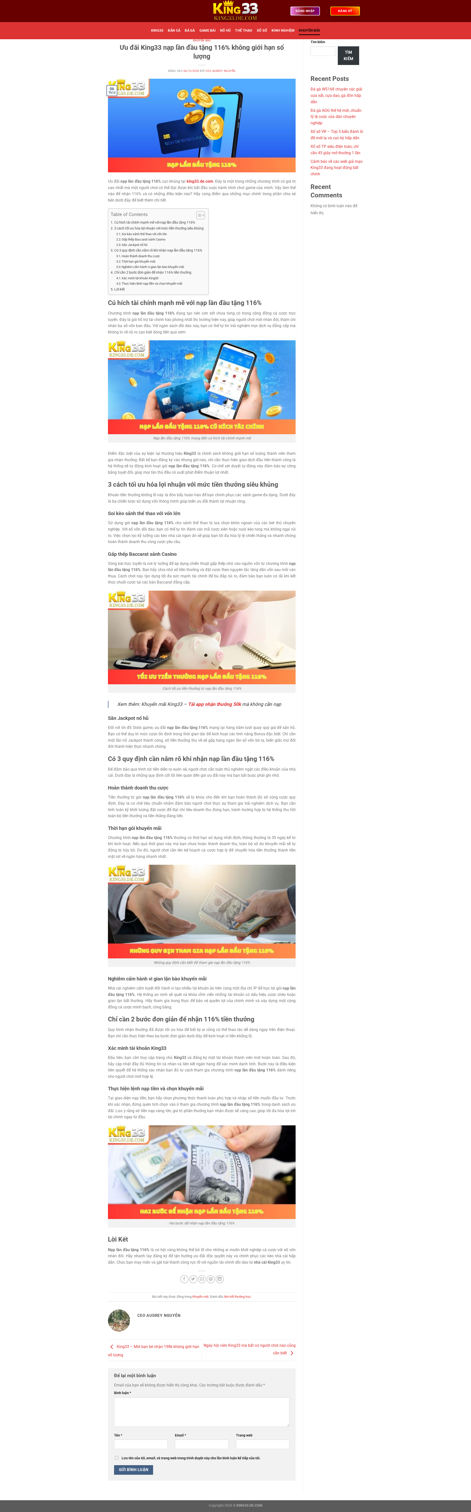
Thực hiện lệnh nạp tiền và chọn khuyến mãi (152, 283)
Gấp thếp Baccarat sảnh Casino (143, 239)
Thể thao (243, 30)
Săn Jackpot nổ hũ (134, 245)
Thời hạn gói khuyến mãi (138, 261)
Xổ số (262, 30)
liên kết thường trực (237, 1296)
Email (180, 1435)
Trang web (244, 1435)
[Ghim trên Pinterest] (211, 1279)
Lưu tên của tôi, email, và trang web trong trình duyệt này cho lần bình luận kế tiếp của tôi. (191, 1458)
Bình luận (122, 1393)
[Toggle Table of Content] (198, 215)
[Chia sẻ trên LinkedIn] (220, 1279)
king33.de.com (200, 181)
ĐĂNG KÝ (345, 11)
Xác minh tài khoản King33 (140, 278)
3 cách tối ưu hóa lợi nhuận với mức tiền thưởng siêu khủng (159, 228)
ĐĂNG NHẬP (305, 11)
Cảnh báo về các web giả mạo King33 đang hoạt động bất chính (337, 167)
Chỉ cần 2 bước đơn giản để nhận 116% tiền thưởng (152, 272)
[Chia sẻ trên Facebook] (184, 1279)
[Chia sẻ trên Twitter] (193, 1279)
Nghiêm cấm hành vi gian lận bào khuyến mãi (153, 267)
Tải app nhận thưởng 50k (214, 704)
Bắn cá (174, 30)
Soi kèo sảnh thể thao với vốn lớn (144, 234)
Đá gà (190, 30)
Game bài (207, 30)
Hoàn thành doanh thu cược (141, 256)
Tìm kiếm (318, 42)
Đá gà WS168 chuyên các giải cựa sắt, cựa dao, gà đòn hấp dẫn (336, 95)
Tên (118, 1435)
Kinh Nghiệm (283, 30)
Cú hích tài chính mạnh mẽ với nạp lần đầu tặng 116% (154, 222)
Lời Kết (119, 289)
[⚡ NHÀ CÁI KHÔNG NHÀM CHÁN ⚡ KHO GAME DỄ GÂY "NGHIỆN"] (235, 11)
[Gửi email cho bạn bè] (202, 1279)
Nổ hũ (225, 30)
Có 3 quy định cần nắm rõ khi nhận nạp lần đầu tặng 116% (158, 250)
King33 (157, 30)
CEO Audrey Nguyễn (221, 71)
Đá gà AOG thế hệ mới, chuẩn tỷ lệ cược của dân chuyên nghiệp (336, 116)
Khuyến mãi (309, 30)
